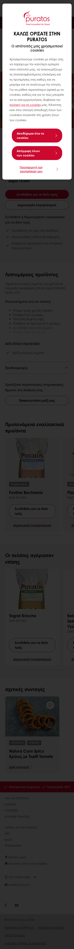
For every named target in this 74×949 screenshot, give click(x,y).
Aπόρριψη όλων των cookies (28, 153)
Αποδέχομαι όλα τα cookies (30, 135)
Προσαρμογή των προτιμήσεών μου (31, 169)
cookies (35, 105)
